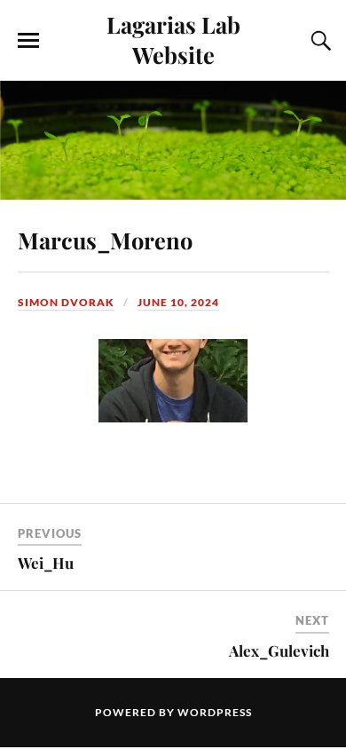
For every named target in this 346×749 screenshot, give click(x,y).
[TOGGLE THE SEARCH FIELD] (318, 41)
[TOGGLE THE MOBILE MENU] (28, 41)
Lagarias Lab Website (173, 39)
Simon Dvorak (66, 302)
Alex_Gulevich (279, 650)
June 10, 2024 (178, 302)
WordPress (214, 712)
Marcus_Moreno (105, 240)
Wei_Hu (46, 562)
